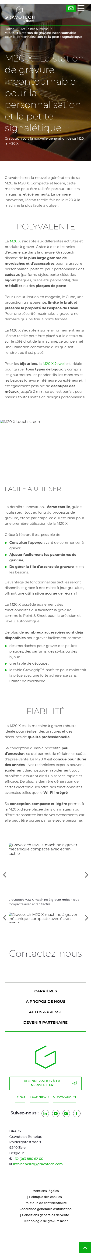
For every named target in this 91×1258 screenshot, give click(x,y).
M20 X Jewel (54, 364)
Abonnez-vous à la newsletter (42, 1083)
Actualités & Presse (35, 29)
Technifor (39, 1096)
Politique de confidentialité (45, 1203)
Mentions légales (45, 1191)
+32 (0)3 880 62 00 (28, 1159)
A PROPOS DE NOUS (45, 1002)
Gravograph (64, 1096)
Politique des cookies (45, 1197)
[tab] (45, 918)
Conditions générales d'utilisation (46, 1209)
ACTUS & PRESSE (45, 1012)
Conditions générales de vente (45, 1215)
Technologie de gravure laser (45, 1221)
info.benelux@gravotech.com (38, 1164)
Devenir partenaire (45, 1022)
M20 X (15, 241)
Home (9, 29)
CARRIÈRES (45, 991)
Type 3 (20, 1096)
